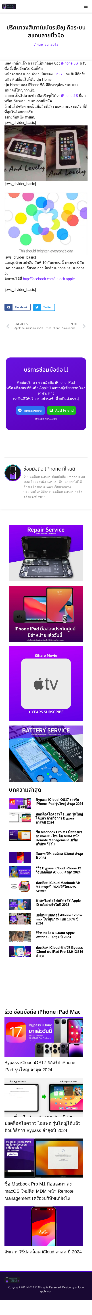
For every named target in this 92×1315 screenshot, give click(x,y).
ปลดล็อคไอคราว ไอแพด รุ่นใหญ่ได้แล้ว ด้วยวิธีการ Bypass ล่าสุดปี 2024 (59, 818)
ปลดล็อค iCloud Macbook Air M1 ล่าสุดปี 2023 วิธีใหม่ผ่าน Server (58, 887)
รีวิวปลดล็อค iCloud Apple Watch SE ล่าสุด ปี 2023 (55, 935)
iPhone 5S (69, 63)
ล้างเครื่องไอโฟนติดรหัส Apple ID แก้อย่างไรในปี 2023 (58, 902)
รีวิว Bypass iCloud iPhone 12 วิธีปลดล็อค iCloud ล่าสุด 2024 (58, 870)
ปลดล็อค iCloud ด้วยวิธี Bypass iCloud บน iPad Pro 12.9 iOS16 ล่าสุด (59, 952)
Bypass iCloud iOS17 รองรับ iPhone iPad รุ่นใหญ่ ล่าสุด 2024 (59, 802)
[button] (86, 6)
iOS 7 (58, 74)
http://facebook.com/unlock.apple (49, 279)
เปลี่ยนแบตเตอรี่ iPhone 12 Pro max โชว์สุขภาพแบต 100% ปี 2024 (59, 919)
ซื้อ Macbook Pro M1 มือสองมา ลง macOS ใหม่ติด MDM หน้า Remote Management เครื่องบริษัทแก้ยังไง (59, 838)
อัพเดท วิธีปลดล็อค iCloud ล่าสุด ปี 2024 (43, 1251)
